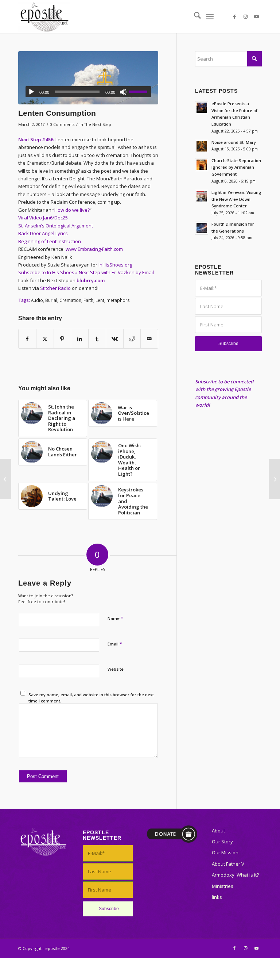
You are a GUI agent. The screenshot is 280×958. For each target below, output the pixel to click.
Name (115, 618)
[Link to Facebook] (234, 16)
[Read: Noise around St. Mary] (201, 146)
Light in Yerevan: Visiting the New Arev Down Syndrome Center (236, 199)
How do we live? (72, 210)
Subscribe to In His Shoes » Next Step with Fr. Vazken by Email (86, 272)
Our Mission (225, 852)
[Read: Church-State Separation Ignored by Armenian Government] (201, 164)
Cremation (70, 300)
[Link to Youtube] (256, 16)
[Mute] (123, 92)
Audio (37, 300)
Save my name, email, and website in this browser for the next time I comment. (91, 698)
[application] (88, 91)
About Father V (228, 864)
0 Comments (62, 124)
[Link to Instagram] (245, 16)
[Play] (31, 92)
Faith (88, 300)
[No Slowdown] (5, 479)
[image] (88, 77)
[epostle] (44, 16)
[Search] (194, 16)
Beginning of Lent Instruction (49, 241)
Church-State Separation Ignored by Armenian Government (236, 167)
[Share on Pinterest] (62, 338)
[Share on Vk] (114, 338)
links (217, 897)
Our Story (222, 841)
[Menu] (210, 16)
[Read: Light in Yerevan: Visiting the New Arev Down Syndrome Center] (201, 196)
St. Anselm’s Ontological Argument (55, 225)
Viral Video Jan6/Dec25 (43, 217)
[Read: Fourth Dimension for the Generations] (201, 228)
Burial (51, 300)
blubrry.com (91, 280)
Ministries (222, 886)
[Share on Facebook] (27, 338)
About (218, 830)
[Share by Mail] (149, 338)
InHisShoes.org (115, 264)
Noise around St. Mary (233, 142)
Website (116, 669)
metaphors (118, 300)
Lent (100, 300)
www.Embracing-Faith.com (94, 249)
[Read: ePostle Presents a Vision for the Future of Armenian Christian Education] (201, 107)
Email (115, 643)
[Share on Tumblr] (97, 338)
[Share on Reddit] (132, 338)
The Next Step (97, 124)
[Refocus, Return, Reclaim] (274, 479)
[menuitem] (194, 16)
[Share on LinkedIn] (79, 338)
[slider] (140, 91)
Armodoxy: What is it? (235, 874)
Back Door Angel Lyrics (43, 233)
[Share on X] (45, 338)
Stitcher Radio (55, 288)
